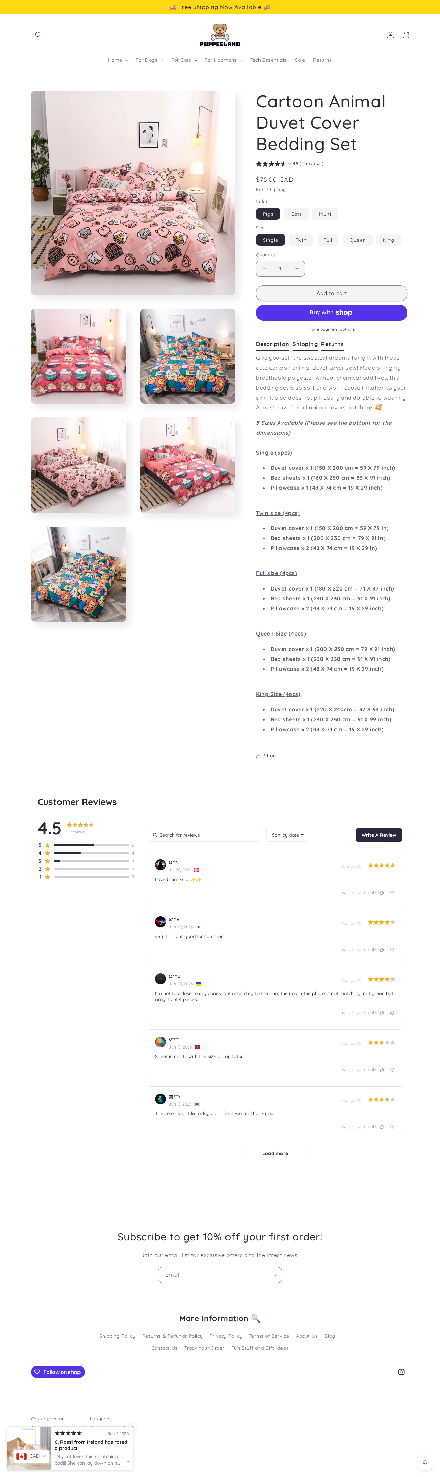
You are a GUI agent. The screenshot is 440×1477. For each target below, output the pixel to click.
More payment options (331, 329)
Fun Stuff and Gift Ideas (260, 1348)
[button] (38, 35)
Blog (329, 1336)
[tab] (274, 344)
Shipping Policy (117, 1336)
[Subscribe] (274, 1275)
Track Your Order (204, 1348)
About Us (307, 1336)
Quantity (265, 254)
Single (270, 240)
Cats (296, 214)
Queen (358, 240)
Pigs (268, 214)
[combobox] (287, 835)
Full (327, 240)
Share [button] (271, 756)
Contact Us (164, 1348)
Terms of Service (269, 1336)
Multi (325, 214)
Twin (301, 240)
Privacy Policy (226, 1336)
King (388, 240)
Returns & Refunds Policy (172, 1336)
